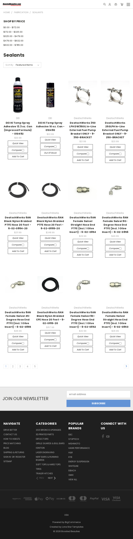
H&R (70, 452)
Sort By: (10, 65)
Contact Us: (10, 434)
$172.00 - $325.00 (13, 32)
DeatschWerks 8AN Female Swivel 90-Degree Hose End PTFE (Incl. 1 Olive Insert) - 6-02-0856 (115, 225)
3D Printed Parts (45, 434)
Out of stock (50, 152)
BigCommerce (73, 522)
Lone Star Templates (72, 526)
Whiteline (73, 466)
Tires (38, 468)
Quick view (17, 143)
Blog (6, 447)
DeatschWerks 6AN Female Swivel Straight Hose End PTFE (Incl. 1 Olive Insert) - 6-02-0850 (115, 320)
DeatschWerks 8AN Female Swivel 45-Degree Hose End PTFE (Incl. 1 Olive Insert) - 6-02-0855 (18, 320)
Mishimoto (74, 443)
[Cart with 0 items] (122, 4)
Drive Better (10, 429)
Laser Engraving (45, 452)
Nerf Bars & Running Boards (47, 458)
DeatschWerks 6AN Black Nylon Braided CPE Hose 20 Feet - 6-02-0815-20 (50, 318)
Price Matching (12, 443)
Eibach (72, 470)
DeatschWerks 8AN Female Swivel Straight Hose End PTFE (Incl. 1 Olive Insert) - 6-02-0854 (82, 225)
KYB (70, 457)
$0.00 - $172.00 (11, 27)
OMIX (70, 475)
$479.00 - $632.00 (13, 40)
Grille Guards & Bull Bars (50, 443)
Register (20, 456)
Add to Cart (18, 156)
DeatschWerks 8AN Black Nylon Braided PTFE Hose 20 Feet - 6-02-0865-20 (50, 223)
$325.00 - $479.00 (13, 36)
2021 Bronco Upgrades (48, 429)
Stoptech (73, 439)
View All (72, 479)
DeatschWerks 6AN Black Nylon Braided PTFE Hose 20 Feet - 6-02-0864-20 (18, 223)
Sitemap (7, 461)
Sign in (7, 456)
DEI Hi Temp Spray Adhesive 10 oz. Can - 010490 (50, 126)
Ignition (40, 447)
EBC (70, 434)
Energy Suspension (78, 461)
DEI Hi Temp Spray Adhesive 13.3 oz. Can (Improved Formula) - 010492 (18, 128)
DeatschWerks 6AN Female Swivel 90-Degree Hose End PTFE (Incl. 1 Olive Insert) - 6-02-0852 (82, 320)
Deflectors (42, 438)
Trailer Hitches (44, 473)
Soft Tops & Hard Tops (48, 464)
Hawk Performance (79, 448)
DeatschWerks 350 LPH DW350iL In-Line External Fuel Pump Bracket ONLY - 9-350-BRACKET (82, 130)
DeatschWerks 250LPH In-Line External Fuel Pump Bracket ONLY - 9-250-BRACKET (115, 130)
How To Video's (11, 438)
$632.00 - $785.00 (13, 45)
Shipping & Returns (13, 452)
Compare (17, 150)
